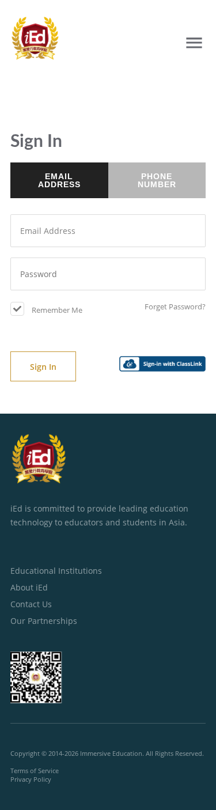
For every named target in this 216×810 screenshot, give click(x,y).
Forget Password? (175, 306)
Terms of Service (34, 770)
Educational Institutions (56, 570)
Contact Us (31, 604)
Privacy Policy (30, 779)
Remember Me (56, 310)
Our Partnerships (43, 620)
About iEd (29, 587)
